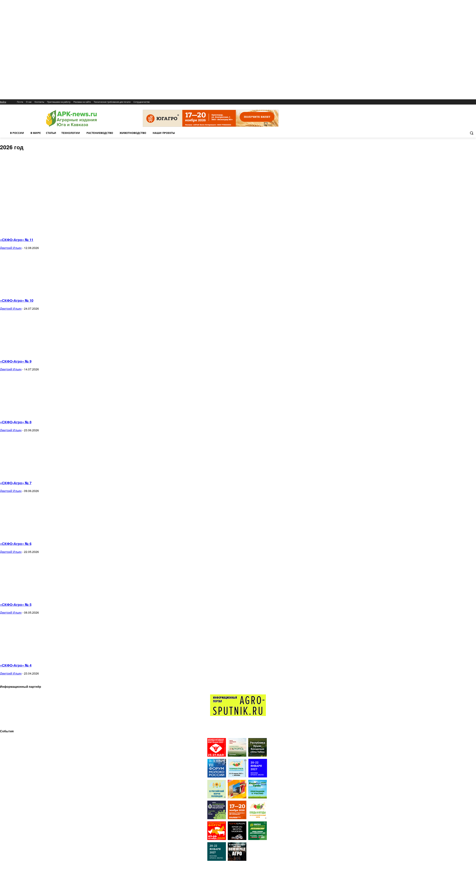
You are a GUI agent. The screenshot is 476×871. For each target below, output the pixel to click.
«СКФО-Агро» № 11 (16, 239)
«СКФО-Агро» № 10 (16, 300)
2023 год (13, 176)
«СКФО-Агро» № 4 (15, 665)
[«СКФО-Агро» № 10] (30, 292)
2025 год (13, 185)
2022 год (13, 172)
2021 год (13, 168)
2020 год (13, 163)
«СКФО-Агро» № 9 (15, 361)
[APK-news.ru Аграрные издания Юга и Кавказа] (71, 118)
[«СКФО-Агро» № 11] (30, 231)
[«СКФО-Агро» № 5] (30, 596)
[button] (471, 132)
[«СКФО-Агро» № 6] (30, 535)
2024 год (13, 180)
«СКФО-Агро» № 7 (15, 482)
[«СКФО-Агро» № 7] (30, 475)
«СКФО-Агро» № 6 (15, 543)
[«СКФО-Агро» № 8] (30, 414)
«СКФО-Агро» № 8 (15, 421)
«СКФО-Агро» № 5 (15, 604)
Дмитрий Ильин (11, 248)
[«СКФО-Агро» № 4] (30, 657)
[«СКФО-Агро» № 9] (30, 353)
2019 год (13, 159)
